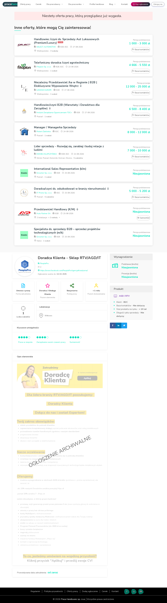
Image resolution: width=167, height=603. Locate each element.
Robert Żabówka (43, 131)
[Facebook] (126, 591)
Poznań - (43, 116)
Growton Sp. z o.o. (44, 173)
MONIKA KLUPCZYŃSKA (46, 154)
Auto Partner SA (43, 213)
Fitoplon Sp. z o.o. (43, 67)
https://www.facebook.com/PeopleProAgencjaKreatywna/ (64, 270)
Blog (111, 4)
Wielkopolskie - (47, 51)
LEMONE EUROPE (44, 90)
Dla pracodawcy (54, 4)
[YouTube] (141, 591)
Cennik (38, 4)
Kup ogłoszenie (140, 4)
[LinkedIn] (133, 591)
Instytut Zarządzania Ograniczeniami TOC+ (54, 112)
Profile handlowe (97, 4)
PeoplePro (44, 263)
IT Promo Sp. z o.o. (44, 193)
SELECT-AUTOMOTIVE (46, 47)
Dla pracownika (75, 4)
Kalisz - (43, 241)
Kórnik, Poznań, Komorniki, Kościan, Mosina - (59, 158)
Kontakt (124, 4)
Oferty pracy (25, 4)
